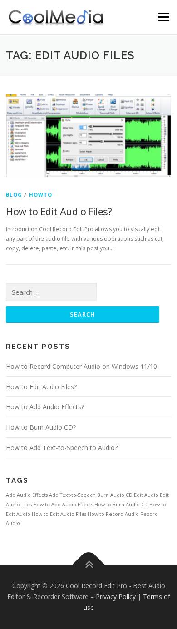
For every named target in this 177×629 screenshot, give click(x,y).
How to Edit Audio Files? (59, 211)
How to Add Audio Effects (63, 504)
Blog (14, 194)
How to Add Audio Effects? (45, 406)
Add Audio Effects (27, 495)
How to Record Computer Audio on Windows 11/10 (81, 366)
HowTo (41, 194)
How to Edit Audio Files (59, 514)
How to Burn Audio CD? (41, 427)
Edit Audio (146, 495)
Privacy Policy (116, 596)
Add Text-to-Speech (72, 495)
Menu (162, 17)
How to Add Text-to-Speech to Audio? (62, 447)
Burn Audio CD (115, 495)
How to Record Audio (113, 514)
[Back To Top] (89, 565)
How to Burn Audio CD (121, 504)
